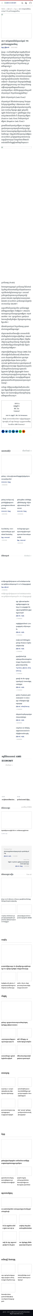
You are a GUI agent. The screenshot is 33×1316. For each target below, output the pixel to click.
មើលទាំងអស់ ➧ (27, 451)
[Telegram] (16, 431)
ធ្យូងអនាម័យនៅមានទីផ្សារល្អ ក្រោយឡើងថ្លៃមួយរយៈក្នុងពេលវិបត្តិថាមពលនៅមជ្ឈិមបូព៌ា (8, 1180)
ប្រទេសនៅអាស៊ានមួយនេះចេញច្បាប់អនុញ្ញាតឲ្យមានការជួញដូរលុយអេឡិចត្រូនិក (8, 1112)
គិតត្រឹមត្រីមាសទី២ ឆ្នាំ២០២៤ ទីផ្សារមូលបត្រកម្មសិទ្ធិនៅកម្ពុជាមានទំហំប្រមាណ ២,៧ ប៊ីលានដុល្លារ (8, 985)
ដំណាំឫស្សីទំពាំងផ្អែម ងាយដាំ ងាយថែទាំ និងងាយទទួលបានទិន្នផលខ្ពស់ (24, 1277)
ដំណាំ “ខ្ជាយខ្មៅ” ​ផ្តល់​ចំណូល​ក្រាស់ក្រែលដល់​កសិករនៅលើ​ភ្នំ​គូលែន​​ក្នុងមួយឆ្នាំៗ (24, 1112)
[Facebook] (3, 431)
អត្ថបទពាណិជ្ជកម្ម (6, 1193)
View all (29, 874)
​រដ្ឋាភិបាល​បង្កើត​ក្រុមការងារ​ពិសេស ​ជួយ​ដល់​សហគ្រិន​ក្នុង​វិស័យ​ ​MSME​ (24, 917)
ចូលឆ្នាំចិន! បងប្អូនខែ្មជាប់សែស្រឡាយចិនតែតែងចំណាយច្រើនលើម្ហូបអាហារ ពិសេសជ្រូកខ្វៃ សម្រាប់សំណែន (23, 1181)
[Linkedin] (13, 431)
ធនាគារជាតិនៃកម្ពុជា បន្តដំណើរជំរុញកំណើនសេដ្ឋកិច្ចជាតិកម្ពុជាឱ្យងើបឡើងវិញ (8, 1057)
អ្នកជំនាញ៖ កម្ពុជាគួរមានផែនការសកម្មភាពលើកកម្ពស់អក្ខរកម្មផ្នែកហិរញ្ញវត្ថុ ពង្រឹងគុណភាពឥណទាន (14, 1023)
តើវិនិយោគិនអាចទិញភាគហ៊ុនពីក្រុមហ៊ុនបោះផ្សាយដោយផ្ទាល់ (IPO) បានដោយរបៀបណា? (24, 1057)
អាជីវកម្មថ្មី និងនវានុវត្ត (25, 707)
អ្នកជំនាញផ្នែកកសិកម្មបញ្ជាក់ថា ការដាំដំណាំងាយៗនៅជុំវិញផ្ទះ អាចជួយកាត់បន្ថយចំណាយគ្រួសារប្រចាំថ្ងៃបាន (15, 1162)
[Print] (23, 431)
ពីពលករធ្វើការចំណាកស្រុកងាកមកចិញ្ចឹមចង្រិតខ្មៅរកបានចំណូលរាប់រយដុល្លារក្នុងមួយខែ (7, 1297)
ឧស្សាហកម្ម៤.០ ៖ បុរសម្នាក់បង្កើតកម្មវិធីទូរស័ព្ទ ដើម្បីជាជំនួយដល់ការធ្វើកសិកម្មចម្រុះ (7, 1091)
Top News (19, 668)
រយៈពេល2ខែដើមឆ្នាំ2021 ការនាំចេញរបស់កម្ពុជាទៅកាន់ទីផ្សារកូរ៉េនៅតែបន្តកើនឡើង (16, 1210)
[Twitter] (6, 431)
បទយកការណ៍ (4, 482)
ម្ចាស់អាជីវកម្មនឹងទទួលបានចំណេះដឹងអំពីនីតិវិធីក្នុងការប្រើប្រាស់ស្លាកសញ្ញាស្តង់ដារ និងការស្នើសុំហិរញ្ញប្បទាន (25, 1092)
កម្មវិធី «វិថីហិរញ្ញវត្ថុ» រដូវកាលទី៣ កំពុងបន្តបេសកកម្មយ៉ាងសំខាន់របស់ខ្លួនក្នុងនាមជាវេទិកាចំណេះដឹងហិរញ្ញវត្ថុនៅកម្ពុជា (24, 1040)
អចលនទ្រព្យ (5, 1073)
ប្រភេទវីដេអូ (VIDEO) (26, 807)
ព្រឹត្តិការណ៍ (9, 9)
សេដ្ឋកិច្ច (22, 616)
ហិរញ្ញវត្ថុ (9, 482)
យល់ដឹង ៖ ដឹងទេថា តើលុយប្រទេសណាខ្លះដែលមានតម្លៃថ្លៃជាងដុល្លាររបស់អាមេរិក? (23, 985)
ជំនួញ (15, 9)
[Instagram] (9, 431)
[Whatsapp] (20, 431)
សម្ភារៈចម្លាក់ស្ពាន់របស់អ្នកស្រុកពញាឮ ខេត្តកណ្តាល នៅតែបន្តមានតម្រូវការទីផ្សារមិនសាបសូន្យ (8, 1277)
